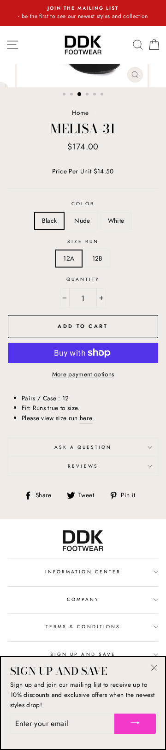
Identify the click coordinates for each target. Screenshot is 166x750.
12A (68, 258)
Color (82, 203)
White (116, 220)
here (86, 418)
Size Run (83, 241)
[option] (83, 13)
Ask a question (83, 447)
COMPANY (83, 599)
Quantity (83, 279)
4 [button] (88, 95)
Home (80, 112)
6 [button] (103, 95)
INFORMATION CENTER (83, 571)
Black (49, 220)
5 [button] (95, 95)
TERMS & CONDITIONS (83, 626)
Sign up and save (83, 654)
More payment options (83, 374)
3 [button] (79, 94)
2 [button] (72, 95)
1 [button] (65, 95)
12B (97, 258)
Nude (82, 220)
